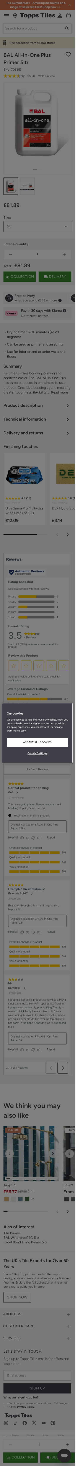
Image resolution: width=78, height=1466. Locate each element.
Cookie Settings (37, 753)
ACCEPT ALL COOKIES (37, 742)
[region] (37, 733)
